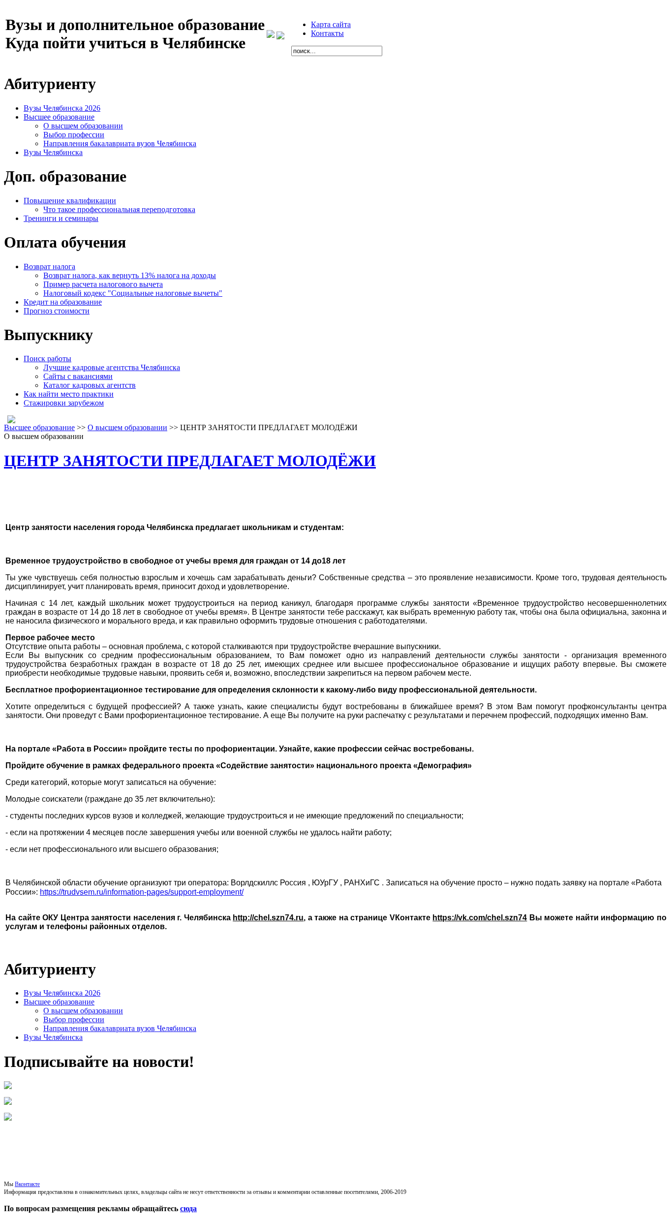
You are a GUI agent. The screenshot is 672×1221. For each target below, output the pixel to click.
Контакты (327, 33)
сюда (188, 1208)
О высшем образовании (127, 427)
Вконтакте (27, 1184)
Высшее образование (39, 427)
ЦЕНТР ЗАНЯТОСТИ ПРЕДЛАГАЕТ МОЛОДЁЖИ (190, 461)
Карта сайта (331, 24)
